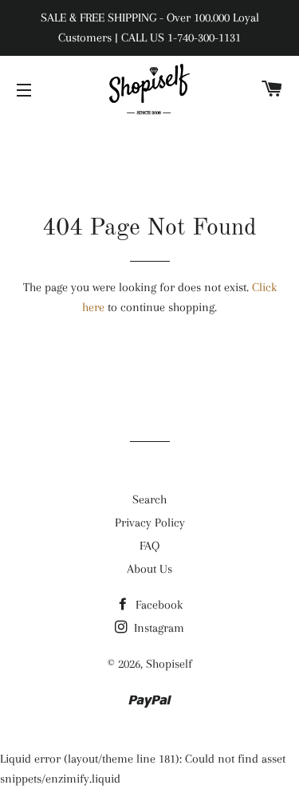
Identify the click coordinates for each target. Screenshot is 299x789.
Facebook (157, 605)
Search (149, 499)
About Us (149, 569)
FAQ (149, 545)
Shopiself (169, 664)
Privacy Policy (150, 522)
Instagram (157, 628)
